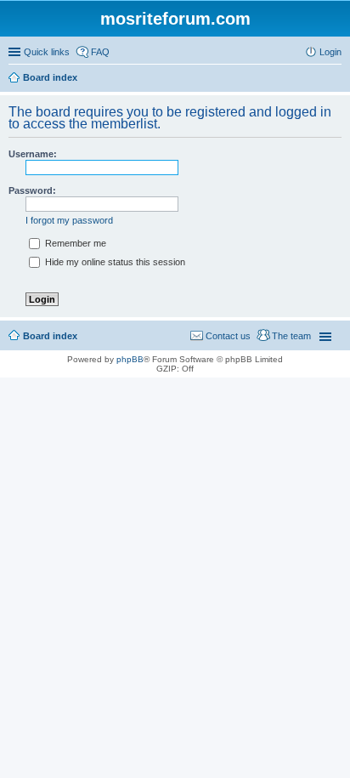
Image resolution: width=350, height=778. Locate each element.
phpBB (130, 359)
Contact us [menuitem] (228, 336)
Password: (32, 190)
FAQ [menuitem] (100, 52)
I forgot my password (69, 220)
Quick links (47, 52)
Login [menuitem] (330, 52)
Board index (50, 336)
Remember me (74, 243)
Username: (32, 154)
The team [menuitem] (291, 336)
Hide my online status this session (113, 262)
